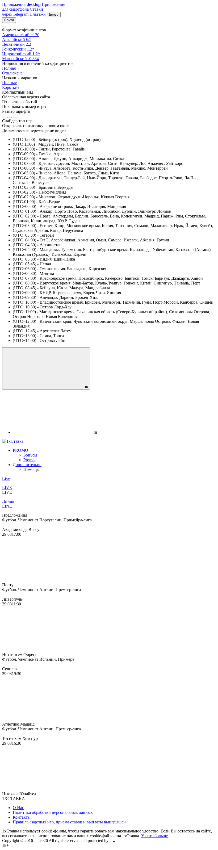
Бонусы (30, 455)
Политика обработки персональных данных (53, 812)
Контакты (22, 817)
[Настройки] (4, 26)
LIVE (7, 492)
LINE (7, 506)
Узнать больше (154, 836)
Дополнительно (27, 464)
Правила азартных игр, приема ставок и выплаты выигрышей (69, 822)
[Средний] (9, 117)
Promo (29, 460)
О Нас (18, 807)
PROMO (20, 450)
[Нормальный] (4, 117)
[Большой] (15, 117)
